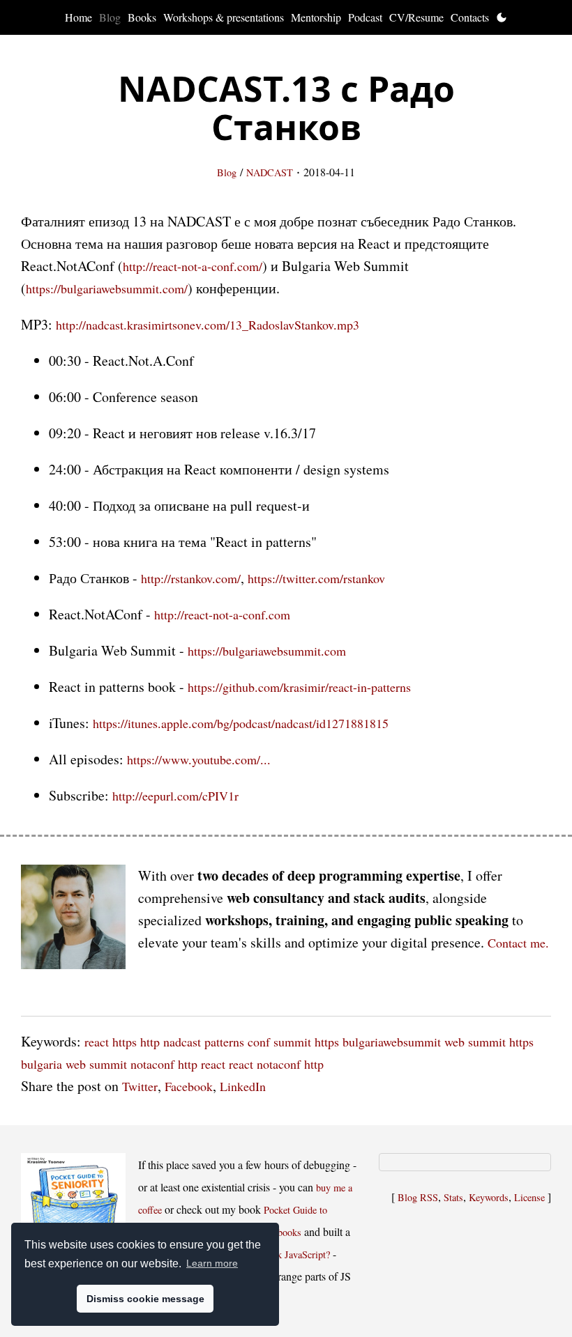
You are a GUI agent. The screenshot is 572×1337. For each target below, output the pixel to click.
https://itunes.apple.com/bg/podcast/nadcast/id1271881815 (241, 723)
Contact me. (518, 942)
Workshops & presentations (223, 17)
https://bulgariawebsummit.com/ (107, 288)
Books (142, 17)
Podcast (365, 17)
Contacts (470, 17)
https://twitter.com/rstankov (316, 578)
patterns (224, 1041)
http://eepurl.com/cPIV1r (175, 795)
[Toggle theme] (501, 17)
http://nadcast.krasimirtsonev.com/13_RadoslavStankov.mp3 (207, 324)
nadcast (182, 1041)
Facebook (189, 1086)
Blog (110, 17)
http (150, 1041)
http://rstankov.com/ (191, 578)
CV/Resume (416, 17)
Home (78, 17)
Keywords (489, 1197)
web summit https (489, 1041)
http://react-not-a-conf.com (222, 614)
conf (259, 1041)
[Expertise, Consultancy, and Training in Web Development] (73, 920)
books (289, 1232)
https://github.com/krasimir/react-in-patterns (299, 687)
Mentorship (316, 17)
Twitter (140, 1086)
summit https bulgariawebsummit (357, 1041)
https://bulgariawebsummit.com (267, 650)
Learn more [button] (212, 1263)
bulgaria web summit (74, 1064)
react (96, 1041)
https (124, 1041)
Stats (453, 1197)
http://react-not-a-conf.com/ (192, 266)
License (529, 1197)
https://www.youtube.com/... (199, 759)
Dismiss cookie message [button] (145, 1298)
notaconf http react (177, 1064)
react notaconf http (276, 1064)
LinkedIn (243, 1086)
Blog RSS (418, 1197)
